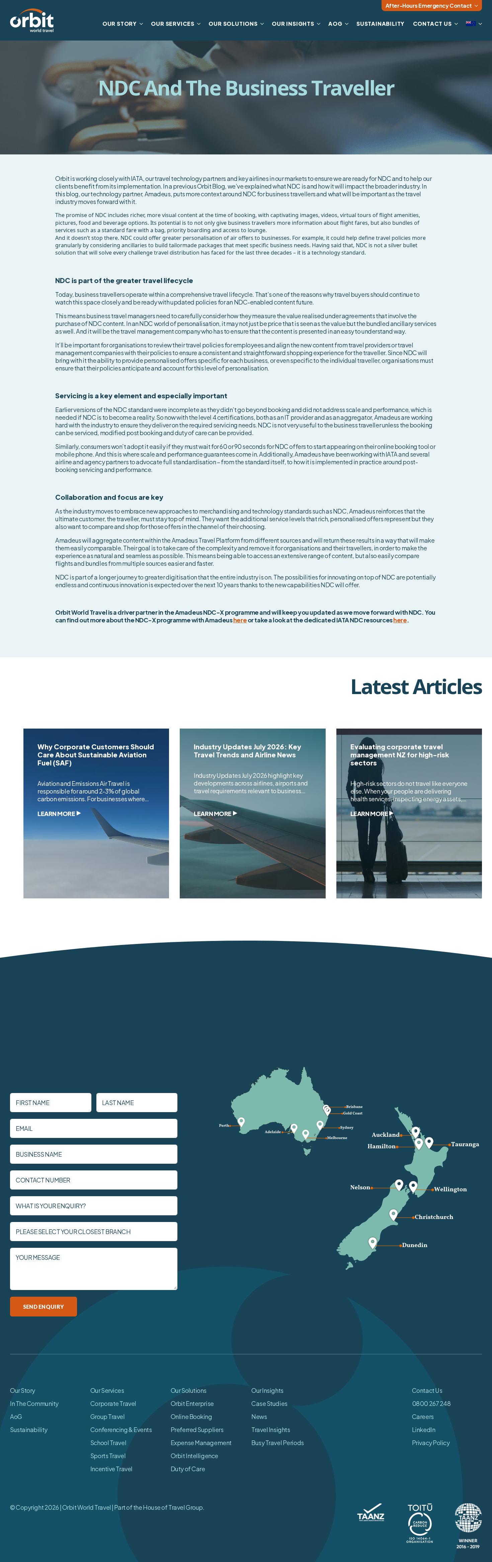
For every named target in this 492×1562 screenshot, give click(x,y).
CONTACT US (432, 23)
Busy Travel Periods (277, 1442)
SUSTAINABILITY (380, 23)
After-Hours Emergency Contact (429, 5)
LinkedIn (423, 1429)
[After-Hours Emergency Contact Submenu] (477, 5)
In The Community (34, 1403)
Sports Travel (108, 1455)
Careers (423, 1416)
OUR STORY (119, 23)
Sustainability (29, 1429)
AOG (335, 23)
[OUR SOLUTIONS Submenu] (261, 23)
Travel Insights (270, 1429)
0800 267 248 (431, 1403)
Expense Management (201, 1442)
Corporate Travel (113, 1403)
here (240, 620)
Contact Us (427, 1390)
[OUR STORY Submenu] (140, 23)
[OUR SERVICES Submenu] (197, 23)
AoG (16, 1416)
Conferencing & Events (121, 1429)
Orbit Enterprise (192, 1403)
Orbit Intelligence (194, 1455)
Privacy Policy (431, 1442)
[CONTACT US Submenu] (455, 23)
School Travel (108, 1442)
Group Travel (107, 1416)
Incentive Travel (111, 1469)
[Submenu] (479, 23)
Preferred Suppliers (197, 1429)
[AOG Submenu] (345, 23)
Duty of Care (188, 1469)
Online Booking (191, 1416)
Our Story (22, 1390)
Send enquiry (43, 1306)
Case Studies (269, 1403)
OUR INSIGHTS (293, 23)
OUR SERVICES (172, 23)
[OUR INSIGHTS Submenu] (317, 23)
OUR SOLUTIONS (233, 23)
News (259, 1416)
